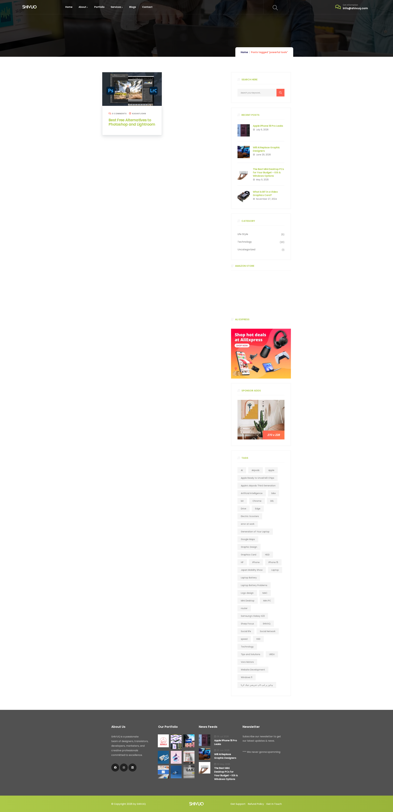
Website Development (253, 669)
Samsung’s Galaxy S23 (253, 616)
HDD (267, 554)
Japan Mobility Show (252, 569)
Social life (246, 631)
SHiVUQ (266, 623)
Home (244, 52)
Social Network (267, 631)
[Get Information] (338, 6)
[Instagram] (124, 767)
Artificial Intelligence (252, 493)
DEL (272, 500)
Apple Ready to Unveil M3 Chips (257, 477)
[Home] (29, 7)
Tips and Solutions (250, 654)
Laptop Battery (249, 577)
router (244, 608)
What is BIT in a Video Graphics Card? (265, 193)
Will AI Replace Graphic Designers (266, 149)
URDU (272, 654)
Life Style (242, 234)
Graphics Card (248, 554)
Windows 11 (246, 677)
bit (242, 500)
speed (244, 639)
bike (273, 493)
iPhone (256, 562)
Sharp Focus (247, 623)
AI (242, 470)
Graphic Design (249, 546)
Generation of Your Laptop (255, 531)
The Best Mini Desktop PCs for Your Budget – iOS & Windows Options (268, 172)
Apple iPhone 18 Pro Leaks (268, 126)
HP (242, 562)
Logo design (247, 593)
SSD (258, 639)
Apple (271, 470)
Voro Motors (247, 662)
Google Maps (248, 539)
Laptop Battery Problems (254, 585)
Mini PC (267, 600)
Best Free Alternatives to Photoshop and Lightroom (132, 122)
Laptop (275, 569)
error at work (247, 523)
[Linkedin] (132, 767)
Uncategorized (246, 249)
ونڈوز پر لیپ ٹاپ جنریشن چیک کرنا (257, 685)
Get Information (350, 5)
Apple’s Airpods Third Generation (258, 485)
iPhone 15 (273, 562)
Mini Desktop (247, 600)
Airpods (255, 470)
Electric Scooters (250, 516)
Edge (257, 508)
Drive (243, 508)
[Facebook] (115, 767)
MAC (265, 593)
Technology (244, 242)
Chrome (257, 500)
